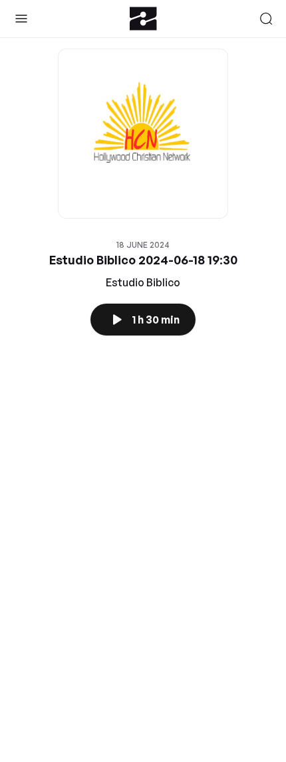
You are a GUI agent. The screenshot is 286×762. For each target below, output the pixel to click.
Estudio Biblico (143, 282)
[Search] (266, 19)
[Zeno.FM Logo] (143, 19)
